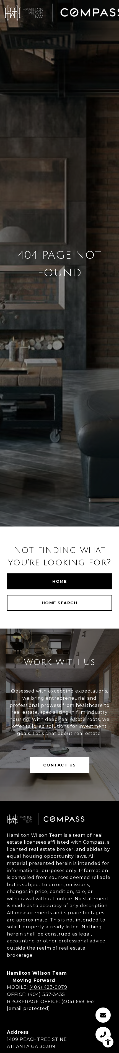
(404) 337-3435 (46, 994)
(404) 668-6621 (79, 1001)
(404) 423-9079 (48, 987)
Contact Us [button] (59, 765)
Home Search (59, 602)
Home (59, 581)
